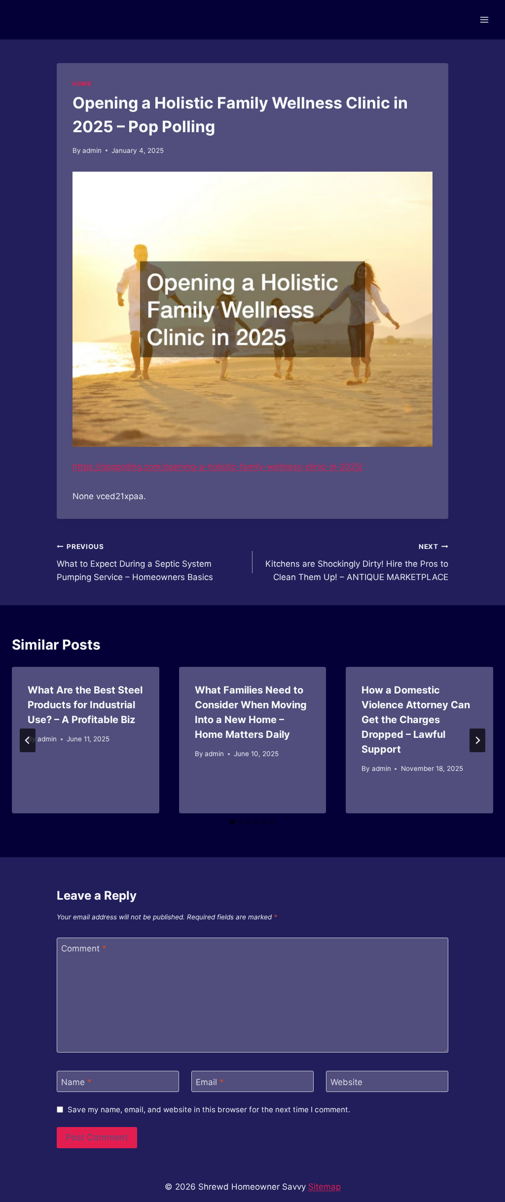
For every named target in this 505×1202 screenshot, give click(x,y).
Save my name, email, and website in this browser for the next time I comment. (209, 1109)
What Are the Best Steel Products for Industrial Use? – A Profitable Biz (85, 705)
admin (92, 150)
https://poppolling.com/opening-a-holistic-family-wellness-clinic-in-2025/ (217, 467)
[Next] (477, 740)
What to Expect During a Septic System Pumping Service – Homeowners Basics (135, 562)
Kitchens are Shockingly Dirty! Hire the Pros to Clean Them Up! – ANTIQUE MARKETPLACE (356, 562)
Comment (84, 948)
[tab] (232, 821)
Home (81, 83)
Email (210, 1082)
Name (76, 1082)
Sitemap (324, 1187)
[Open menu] (484, 19)
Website (346, 1082)
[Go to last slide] (28, 740)
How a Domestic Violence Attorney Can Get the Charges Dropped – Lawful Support (415, 719)
